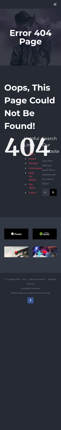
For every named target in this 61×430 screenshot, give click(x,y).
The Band (33, 163)
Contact (32, 192)
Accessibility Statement (30, 288)
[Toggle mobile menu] (55, 4)
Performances (35, 168)
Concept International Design (38, 293)
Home (31, 154)
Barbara (32, 158)
